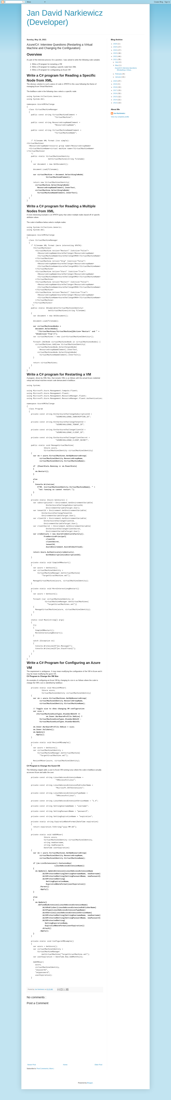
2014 (115, 100)
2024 (115, 50)
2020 (115, 81)
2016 (115, 93)
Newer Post (31, 1065)
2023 (115, 53)
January (118, 77)
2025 (115, 47)
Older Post (98, 1065)
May (117, 65)
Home (65, 1065)
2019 (115, 84)
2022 (115, 56)
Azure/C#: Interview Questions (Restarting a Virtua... (126, 69)
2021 (115, 59)
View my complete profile (120, 117)
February (118, 74)
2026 (115, 44)
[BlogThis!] (61, 989)
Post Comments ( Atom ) (45, 1069)
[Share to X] (64, 989)
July (116, 62)
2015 (115, 97)
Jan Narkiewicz (119, 113)
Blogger (90, 1083)
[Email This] (58, 989)
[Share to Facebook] (67, 989)
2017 (115, 90)
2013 (115, 103)
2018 (115, 87)
